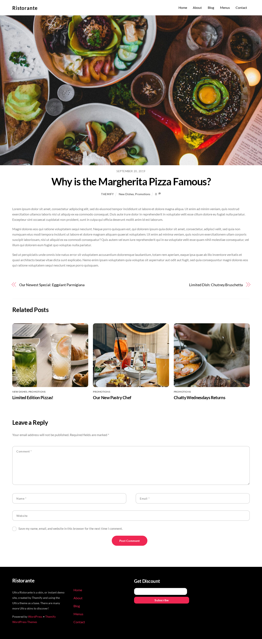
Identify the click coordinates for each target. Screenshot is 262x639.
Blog (211, 7)
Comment (24, 451)
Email (145, 498)
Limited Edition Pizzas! (32, 397)
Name (21, 498)
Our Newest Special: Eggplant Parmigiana (52, 284)
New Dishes (126, 194)
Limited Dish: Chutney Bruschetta (216, 284)
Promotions (142, 194)
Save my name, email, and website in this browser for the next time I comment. (70, 528)
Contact (241, 7)
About (197, 7)
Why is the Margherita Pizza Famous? (131, 181)
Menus (225, 7)
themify (107, 194)
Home (182, 7)
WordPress (35, 616)
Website (22, 515)
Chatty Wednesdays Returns (199, 397)
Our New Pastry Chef (112, 397)
